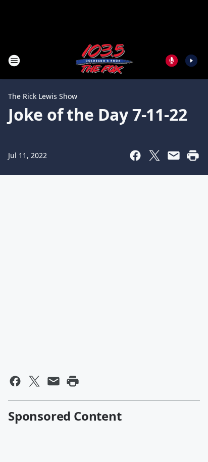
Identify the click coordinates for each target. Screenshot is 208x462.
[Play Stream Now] (191, 61)
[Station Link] (104, 60)
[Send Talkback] (172, 61)
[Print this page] (193, 155)
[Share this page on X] (154, 155)
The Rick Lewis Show (42, 96)
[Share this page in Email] (174, 155)
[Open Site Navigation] (14, 61)
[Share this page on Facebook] (135, 155)
